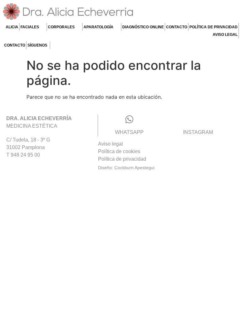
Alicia (12, 27)
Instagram (198, 132)
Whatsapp (129, 132)
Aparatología (98, 27)
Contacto (176, 27)
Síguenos (37, 45)
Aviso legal (225, 34)
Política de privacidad (213, 27)
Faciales (29, 27)
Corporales (61, 27)
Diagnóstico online (143, 27)
